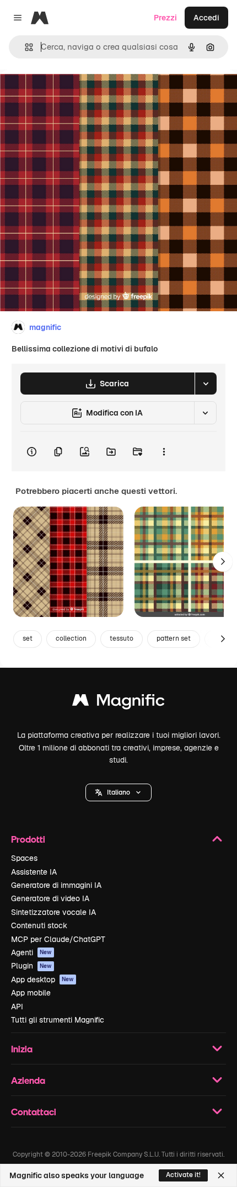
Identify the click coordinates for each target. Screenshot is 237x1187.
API (17, 1007)
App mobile (31, 993)
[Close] (221, 1175)
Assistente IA (34, 872)
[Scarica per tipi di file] (206, 383)
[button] (118, 792)
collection (71, 638)
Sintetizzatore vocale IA (53, 912)
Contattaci (33, 1111)
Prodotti (28, 839)
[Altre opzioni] (164, 451)
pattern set (174, 638)
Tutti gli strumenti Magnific (57, 1020)
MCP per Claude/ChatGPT (58, 939)
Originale (72, 94)
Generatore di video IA (50, 898)
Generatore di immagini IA (56, 885)
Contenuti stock (39, 925)
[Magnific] (118, 702)
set (28, 638)
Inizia (22, 1049)
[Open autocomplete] (24, 47)
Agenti (31, 952)
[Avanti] (223, 562)
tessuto (121, 638)
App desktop (42, 979)
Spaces (24, 858)
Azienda (28, 1080)
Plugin (31, 966)
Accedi (206, 18)
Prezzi (165, 18)
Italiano (118, 792)
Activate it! (183, 1174)
